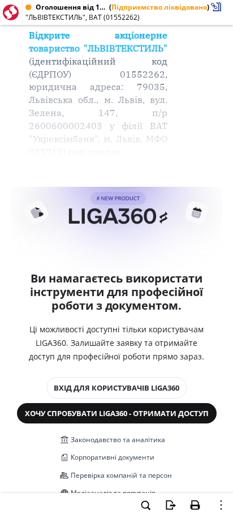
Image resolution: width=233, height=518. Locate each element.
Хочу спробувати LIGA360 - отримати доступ (117, 413)
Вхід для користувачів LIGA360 (116, 388)
